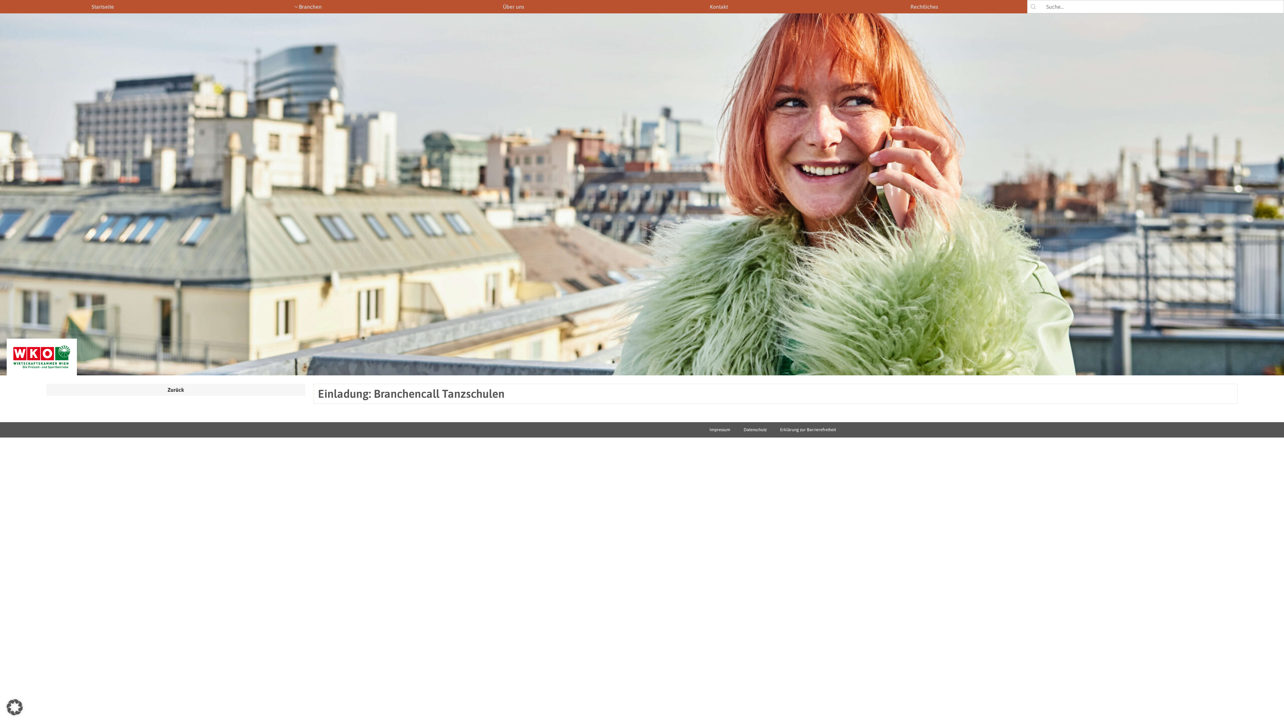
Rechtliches (924, 7)
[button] (14, 707)
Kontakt (719, 7)
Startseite (103, 7)
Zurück (176, 390)
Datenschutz (755, 429)
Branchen (310, 7)
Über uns (513, 7)
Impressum (720, 429)
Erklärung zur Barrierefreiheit (808, 429)
